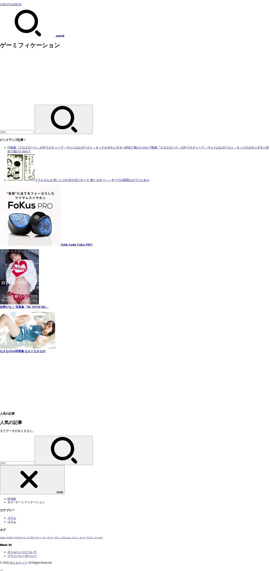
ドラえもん (66, 538)
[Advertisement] (110, 79)
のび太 (10, 538)
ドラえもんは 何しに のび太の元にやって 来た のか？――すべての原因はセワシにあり (92, 180)
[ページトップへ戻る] (1, 570)
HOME (11, 498)
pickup (3, 538)
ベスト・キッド (79, 538)
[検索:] (17, 131)
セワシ (57, 538)
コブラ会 (30, 538)
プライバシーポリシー (22, 555)
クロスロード (19, 538)
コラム (11, 517)
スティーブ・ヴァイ (44, 538)
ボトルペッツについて (22, 552)
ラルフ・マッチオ (95, 538)
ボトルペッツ (18, 562)
